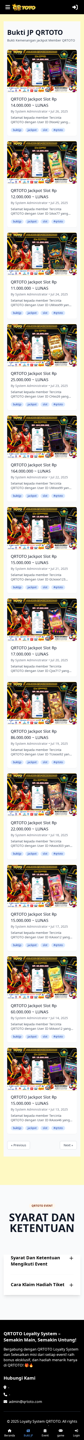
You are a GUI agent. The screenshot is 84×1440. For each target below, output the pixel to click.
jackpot (32, 130)
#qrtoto (58, 130)
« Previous (18, 1145)
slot (45, 130)
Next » (68, 1145)
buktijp (17, 130)
